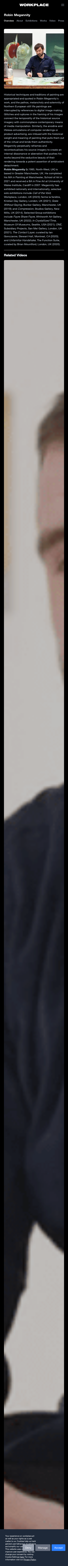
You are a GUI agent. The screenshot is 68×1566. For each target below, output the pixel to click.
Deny (28, 1547)
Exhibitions (31, 20)
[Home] (34, 5)
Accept (58, 1547)
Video (52, 20)
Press (61, 20)
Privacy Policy (30, 1559)
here (22, 1556)
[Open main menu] (62, 5)
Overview (9, 20)
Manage (43, 1547)
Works (43, 20)
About (20, 20)
